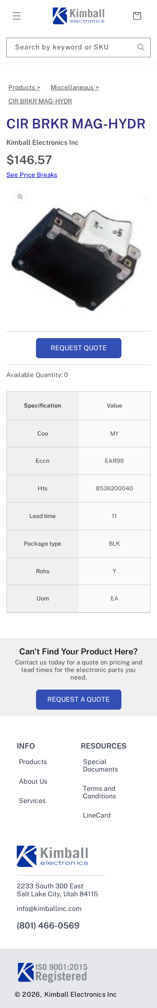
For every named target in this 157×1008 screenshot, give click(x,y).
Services (32, 801)
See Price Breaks (31, 174)
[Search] (141, 47)
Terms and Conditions (99, 792)
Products (33, 762)
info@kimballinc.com (49, 909)
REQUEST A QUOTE (78, 699)
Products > (24, 87)
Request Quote (79, 348)
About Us (33, 781)
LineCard (97, 815)
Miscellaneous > (75, 87)
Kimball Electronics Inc (80, 994)
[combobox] (78, 47)
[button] (17, 16)
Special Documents (100, 765)
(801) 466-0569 (48, 926)
